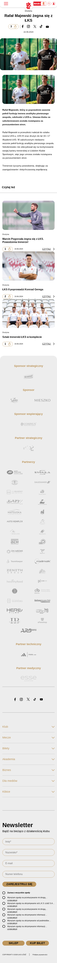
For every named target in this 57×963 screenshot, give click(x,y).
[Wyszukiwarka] (49, 3)
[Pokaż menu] (6, 3)
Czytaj (46, 249)
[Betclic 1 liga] (39, 3)
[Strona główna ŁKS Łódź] (28, 5)
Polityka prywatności (40, 954)
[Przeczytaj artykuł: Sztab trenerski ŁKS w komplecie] (28, 313)
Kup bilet (37, 943)
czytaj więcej (12, 900)
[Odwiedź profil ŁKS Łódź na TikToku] (35, 699)
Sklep (13, 943)
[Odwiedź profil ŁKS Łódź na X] (28, 699)
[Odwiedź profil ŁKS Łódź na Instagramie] (21, 699)
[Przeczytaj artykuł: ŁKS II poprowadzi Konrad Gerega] (28, 265)
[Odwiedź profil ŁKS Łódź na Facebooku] (15, 699)
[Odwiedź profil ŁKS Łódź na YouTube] (41, 699)
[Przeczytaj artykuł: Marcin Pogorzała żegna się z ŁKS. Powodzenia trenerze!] (28, 215)
